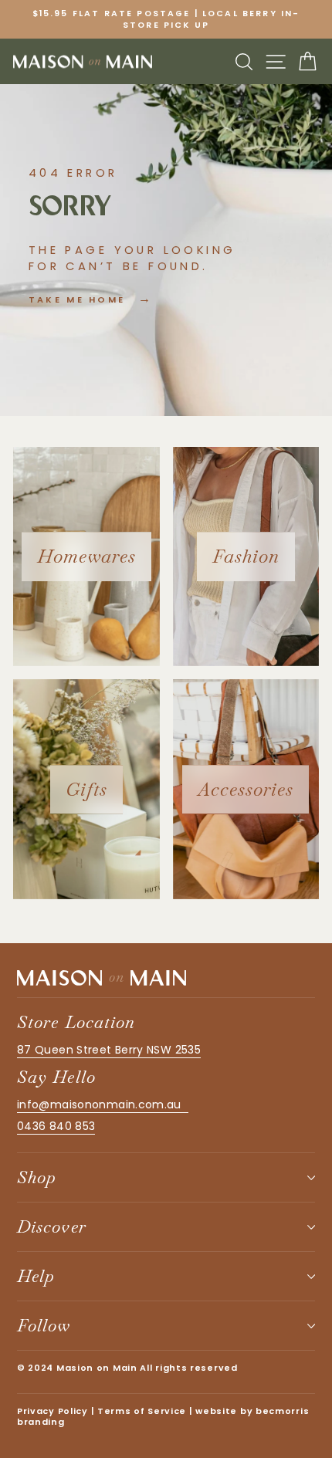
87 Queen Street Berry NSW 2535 (109, 1049)
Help (36, 1276)
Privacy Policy (52, 1411)
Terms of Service (141, 1411)
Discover (51, 1226)
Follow (44, 1325)
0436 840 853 (56, 1126)
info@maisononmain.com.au (102, 1104)
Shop (36, 1177)
